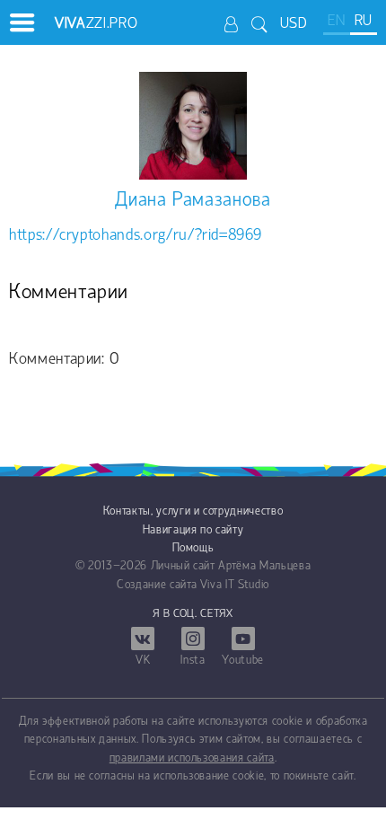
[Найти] (259, 23)
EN (336, 21)
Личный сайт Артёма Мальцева (231, 566)
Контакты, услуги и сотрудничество (193, 511)
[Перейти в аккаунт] (231, 23)
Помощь (193, 548)
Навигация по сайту (193, 530)
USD (294, 23)
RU (364, 21)
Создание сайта (157, 585)
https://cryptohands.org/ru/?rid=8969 (135, 235)
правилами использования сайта (192, 758)
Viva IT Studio (234, 585)
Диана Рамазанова (192, 200)
